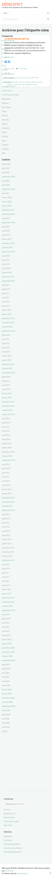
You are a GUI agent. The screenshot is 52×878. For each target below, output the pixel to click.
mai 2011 (5, 577)
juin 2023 (5, 193)
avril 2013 (6, 481)
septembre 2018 (8, 252)
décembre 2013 (8, 452)
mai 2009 (5, 677)
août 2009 (6, 665)
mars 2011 (6, 585)
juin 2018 (5, 260)
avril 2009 (6, 681)
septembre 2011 (8, 560)
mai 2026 (5, 172)
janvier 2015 (7, 398)
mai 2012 (5, 527)
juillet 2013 (6, 469)
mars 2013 (6, 485)
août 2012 (6, 514)
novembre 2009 (8, 652)
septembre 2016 (8, 331)
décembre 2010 (8, 598)
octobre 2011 (7, 556)
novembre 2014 (8, 406)
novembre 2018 (8, 243)
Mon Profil (8, 825)
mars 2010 (6, 635)
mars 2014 (6, 439)
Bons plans (6, 45)
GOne (4, 66)
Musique (5, 103)
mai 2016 (5, 343)
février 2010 (7, 640)
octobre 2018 (7, 248)
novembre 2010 (8, 602)
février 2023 (7, 198)
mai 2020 (5, 227)
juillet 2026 (6, 164)
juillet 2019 (6, 235)
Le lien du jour (7, 91)
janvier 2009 (7, 694)
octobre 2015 (7, 368)
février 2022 (7, 202)
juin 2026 (5, 168)
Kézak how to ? (10, 814)
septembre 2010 (8, 610)
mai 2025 (5, 181)
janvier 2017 (7, 314)
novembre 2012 (8, 502)
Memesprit (6, 99)
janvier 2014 (7, 448)
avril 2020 (6, 231)
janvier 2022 (7, 206)
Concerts (5, 57)
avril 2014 (6, 435)
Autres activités (8, 41)
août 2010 (6, 615)
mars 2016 (6, 352)
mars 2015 (6, 389)
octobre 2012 (7, 506)
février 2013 (7, 489)
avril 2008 (6, 727)
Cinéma (5, 53)
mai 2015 (5, 381)
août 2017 (6, 285)
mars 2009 (6, 685)
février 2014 (7, 444)
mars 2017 (6, 306)
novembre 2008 (8, 698)
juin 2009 (5, 673)
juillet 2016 (6, 335)
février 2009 (7, 690)
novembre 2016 (8, 323)
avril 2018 (6, 264)
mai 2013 (5, 477)
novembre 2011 (8, 552)
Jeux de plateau (8, 78)
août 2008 (6, 710)
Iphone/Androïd (8, 74)
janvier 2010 (7, 644)
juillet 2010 (6, 619)
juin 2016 (5, 339)
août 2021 (6, 218)
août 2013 (6, 464)
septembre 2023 (8, 189)
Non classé (6, 107)
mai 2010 (5, 627)
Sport (4, 141)
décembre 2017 (8, 277)
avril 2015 (6, 385)
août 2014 (6, 419)
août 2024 (6, 185)
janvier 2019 (7, 239)
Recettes (5, 120)
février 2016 (7, 356)
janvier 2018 (7, 273)
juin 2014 (5, 427)
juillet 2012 (6, 519)
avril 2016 (6, 348)
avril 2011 (6, 581)
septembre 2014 (8, 414)
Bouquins (5, 49)
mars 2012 (6, 535)
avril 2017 (6, 302)
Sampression (22, 873)
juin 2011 (5, 573)
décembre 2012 (8, 498)
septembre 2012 (8, 510)
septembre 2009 (8, 660)
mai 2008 (5, 723)
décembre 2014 (8, 402)
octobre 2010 (7, 606)
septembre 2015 (8, 373)
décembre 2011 (8, 548)
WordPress (9, 871)
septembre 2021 (8, 214)
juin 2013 (5, 473)
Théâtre (5, 145)
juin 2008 (5, 719)
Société (5, 136)
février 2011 (7, 589)
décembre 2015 (8, 364)
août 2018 (6, 256)
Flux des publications (12, 844)
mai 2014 (5, 431)
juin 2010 (5, 623)
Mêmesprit (12, 4)
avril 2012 (6, 531)
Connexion (8, 840)
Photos (5, 116)
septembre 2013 (8, 460)
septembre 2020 (8, 223)
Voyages (5, 149)
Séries (4, 132)
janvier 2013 (7, 494)
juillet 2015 (6, 377)
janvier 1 (5, 731)
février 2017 (7, 310)
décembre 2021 (8, 210)
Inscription (8, 836)
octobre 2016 (7, 327)
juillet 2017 (6, 289)
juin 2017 (5, 293)
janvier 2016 (7, 360)
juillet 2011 (6, 569)
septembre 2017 (8, 281)
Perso (4, 111)
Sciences (5, 128)
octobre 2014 (7, 410)
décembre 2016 (8, 318)
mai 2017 (5, 298)
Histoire (5, 70)
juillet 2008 (6, 715)
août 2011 (6, 564)
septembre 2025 (8, 177)
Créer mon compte (11, 821)
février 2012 (7, 539)
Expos (4, 61)
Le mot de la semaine (10, 95)
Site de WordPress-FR (12, 852)
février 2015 (7, 393)
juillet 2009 (6, 669)
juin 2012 (5, 523)
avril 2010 (6, 631)
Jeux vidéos (6, 82)
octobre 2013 (7, 456)
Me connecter (9, 817)
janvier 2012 (7, 544)
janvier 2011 (7, 594)
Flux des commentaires (13, 848)
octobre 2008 (7, 702)
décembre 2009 (8, 648)
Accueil (7, 810)
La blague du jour (8, 86)
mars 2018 (6, 268)
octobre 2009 (7, 656)
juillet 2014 (6, 423)
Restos (4, 124)
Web (3, 153)
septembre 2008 (8, 706)
